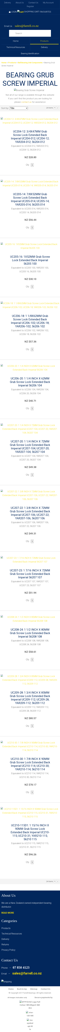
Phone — (15, 968)
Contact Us (33, 3)
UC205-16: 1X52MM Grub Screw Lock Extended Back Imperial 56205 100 (30, 260)
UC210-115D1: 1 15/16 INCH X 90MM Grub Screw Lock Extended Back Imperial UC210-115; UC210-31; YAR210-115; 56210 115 (30, 832)
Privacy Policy (8, 950)
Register (30, 6)
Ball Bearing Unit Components (30, 63)
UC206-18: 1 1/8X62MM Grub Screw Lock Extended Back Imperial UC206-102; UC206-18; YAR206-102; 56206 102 (30, 321)
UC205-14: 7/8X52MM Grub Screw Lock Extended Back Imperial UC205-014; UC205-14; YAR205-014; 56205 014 (30, 199)
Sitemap (33, 989)
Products (44, 41)
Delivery (7, 3)
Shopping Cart (31, 12)
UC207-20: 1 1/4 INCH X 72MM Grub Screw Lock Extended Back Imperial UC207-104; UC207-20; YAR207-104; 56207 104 (30, 447)
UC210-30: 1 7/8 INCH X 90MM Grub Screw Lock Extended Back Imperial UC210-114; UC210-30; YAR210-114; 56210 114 (30, 764)
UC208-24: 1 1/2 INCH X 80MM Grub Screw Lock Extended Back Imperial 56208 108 (30, 633)
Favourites (45, 12)
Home (15, 41)
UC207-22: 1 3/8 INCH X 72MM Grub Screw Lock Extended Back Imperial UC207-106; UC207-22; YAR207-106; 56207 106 (30, 513)
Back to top (22, 989)
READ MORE (7, 912)
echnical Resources (12, 933)
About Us (20, 3)
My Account (48, 3)
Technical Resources (15, 47)
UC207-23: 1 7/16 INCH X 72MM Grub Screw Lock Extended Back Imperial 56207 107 (30, 574)
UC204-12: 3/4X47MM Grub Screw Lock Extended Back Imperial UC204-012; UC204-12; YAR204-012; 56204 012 (30, 137)
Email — (21, 973)
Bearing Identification (30, 53)
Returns (5, 944)
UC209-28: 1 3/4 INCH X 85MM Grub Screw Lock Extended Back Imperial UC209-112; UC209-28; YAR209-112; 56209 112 (30, 698)
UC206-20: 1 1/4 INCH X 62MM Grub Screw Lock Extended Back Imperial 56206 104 (30, 382)
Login (14, 12)
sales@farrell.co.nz (27, 26)
